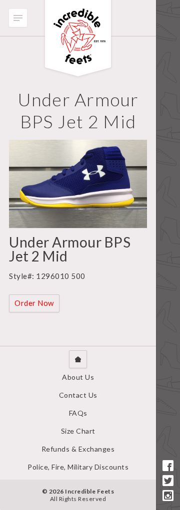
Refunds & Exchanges (78, 449)
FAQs (78, 413)
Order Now (34, 302)
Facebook (168, 465)
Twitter (168, 480)
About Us (78, 377)
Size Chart (78, 431)
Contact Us (78, 395)
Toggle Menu (18, 18)
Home (78, 359)
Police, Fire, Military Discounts (78, 467)
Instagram (168, 495)
